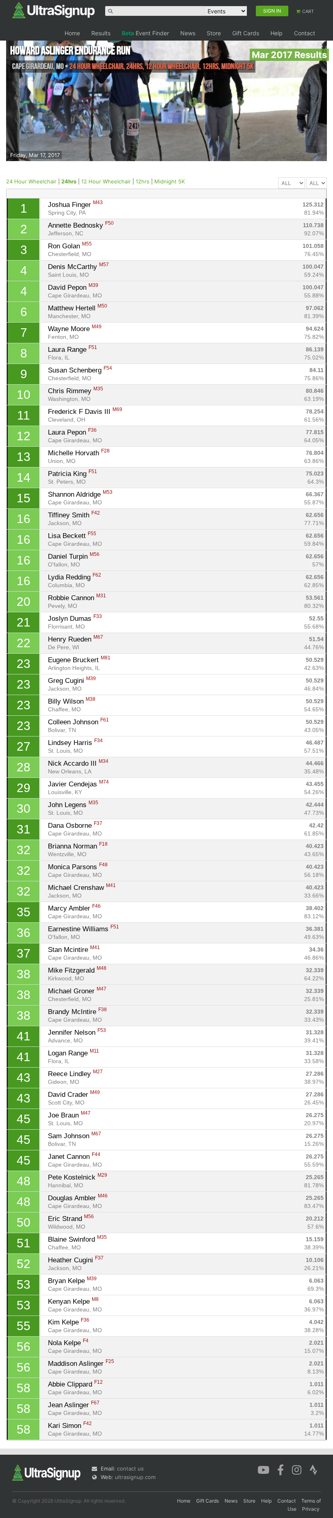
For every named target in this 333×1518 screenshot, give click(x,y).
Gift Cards (245, 33)
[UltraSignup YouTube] (263, 1469)
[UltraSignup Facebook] (280, 1469)
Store (214, 33)
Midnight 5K (169, 181)
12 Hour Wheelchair (106, 181)
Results (100, 33)
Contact (304, 33)
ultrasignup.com (135, 1477)
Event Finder (145, 33)
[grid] (166, 819)
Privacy (311, 1509)
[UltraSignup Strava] (313, 1469)
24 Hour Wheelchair (31, 181)
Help (276, 33)
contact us (130, 1468)
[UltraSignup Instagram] (297, 1469)
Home (72, 33)
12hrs (142, 181)
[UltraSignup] (53, 9)
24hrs (68, 181)
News (187, 33)
